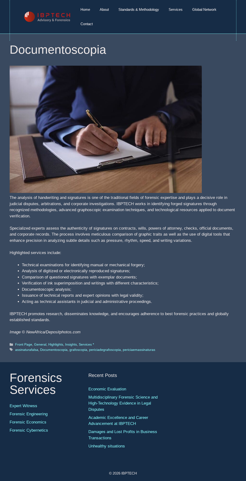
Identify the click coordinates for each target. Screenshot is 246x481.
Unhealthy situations (106, 446)
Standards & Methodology (138, 9)
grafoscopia (78, 350)
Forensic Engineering (29, 414)
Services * (86, 344)
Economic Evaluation (107, 389)
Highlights (55, 344)
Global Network (204, 9)
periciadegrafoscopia (105, 350)
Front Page (23, 344)
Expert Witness (23, 406)
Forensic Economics (28, 422)
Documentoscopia (54, 350)
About (104, 9)
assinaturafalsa (26, 350)
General (40, 344)
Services (176, 9)
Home (85, 9)
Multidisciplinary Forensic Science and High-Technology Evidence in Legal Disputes (123, 403)
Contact (86, 24)
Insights (71, 344)
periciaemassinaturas (139, 350)
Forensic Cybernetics (29, 430)
